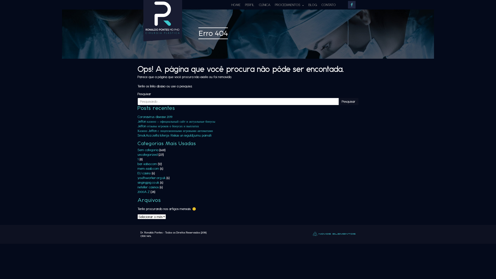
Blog (312, 5)
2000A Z (144, 192)
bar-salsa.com (147, 164)
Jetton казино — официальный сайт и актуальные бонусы (176, 121)
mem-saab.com (148, 168)
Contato (328, 5)
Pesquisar (144, 94)
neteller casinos (148, 187)
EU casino (144, 173)
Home (235, 5)
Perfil (249, 5)
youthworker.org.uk (151, 178)
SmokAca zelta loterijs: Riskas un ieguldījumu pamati (174, 135)
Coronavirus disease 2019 (155, 117)
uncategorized (148, 154)
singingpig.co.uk (148, 182)
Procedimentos (288, 5)
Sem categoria (148, 150)
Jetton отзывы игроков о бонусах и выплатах (168, 126)
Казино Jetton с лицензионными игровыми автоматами (175, 131)
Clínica (264, 5)
